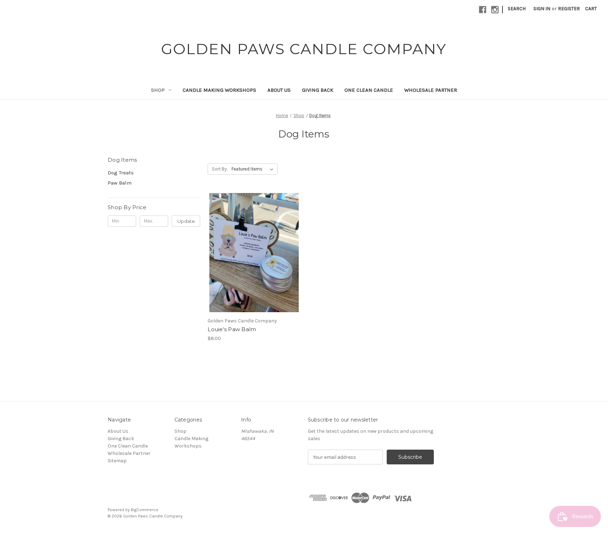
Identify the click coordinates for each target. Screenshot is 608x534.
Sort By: (220, 169)
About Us (279, 90)
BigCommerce (144, 509)
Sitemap (117, 461)
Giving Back (317, 90)
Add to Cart (254, 265)
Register (569, 9)
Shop (158, 90)
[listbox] (253, 169)
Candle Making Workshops (219, 90)
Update (186, 221)
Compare (251, 253)
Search (517, 9)
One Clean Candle (368, 90)
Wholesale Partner (430, 90)
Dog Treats (121, 172)
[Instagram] (495, 9)
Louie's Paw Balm (232, 329)
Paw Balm (120, 183)
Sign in (541, 9)
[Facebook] (482, 9)
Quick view (252, 240)
